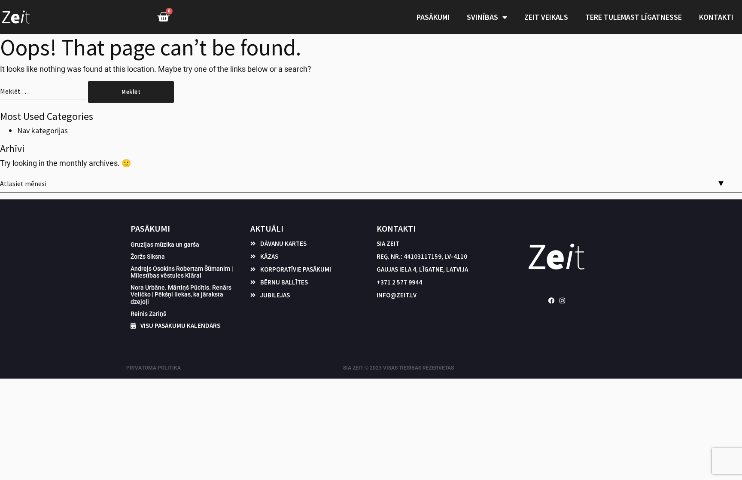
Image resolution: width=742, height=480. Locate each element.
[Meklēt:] (43, 95)
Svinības (482, 17)
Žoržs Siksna (148, 256)
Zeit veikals (546, 17)
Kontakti (716, 17)
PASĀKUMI (433, 17)
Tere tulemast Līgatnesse (633, 17)
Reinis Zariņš (148, 313)
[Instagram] (562, 300)
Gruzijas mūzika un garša (165, 244)
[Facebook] (551, 300)
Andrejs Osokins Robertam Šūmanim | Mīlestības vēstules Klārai (182, 272)
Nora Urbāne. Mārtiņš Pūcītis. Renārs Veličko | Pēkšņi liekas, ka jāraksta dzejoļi (181, 294)
